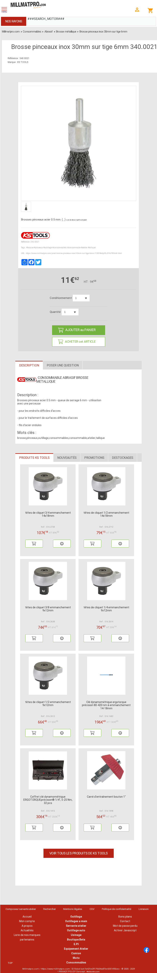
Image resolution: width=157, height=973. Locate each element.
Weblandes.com (93, 972)
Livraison (144, 909)
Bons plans (125, 916)
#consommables (59, 248)
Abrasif (48, 31)
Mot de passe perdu (125, 925)
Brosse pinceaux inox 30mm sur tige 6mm (103, 31)
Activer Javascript (125, 930)
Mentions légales (72, 909)
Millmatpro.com (11, 31)
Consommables (32, 31)
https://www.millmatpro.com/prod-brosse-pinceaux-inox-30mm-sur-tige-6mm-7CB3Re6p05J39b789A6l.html (74, 253)
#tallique (92, 248)
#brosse (30, 248)
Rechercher (49, 909)
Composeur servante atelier (21, 909)
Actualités (27, 930)
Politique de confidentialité (116, 909)
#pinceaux (38, 248)
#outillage (47, 248)
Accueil (27, 916)
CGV (92, 909)
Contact (125, 921)
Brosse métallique (66, 31)
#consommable (74, 248)
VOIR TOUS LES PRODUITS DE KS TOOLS (78, 853)
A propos (27, 925)
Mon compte (27, 921)
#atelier (84, 248)
